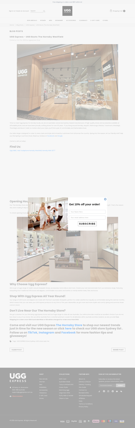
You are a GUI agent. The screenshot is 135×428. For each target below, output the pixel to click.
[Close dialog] (105, 199)
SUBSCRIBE (87, 223)
